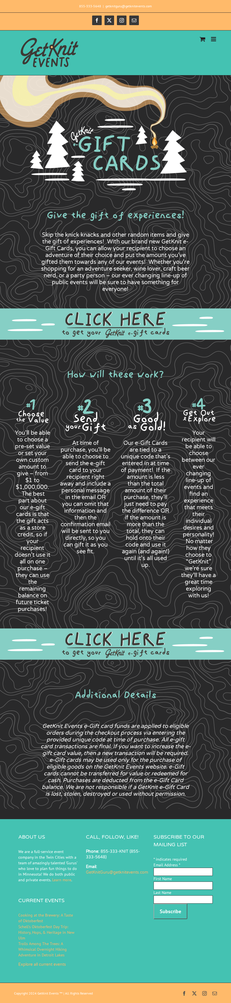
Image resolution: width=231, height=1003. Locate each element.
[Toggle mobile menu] (214, 39)
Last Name (162, 892)
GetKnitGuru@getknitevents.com (117, 872)
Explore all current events (42, 964)
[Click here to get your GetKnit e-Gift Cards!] (115, 305)
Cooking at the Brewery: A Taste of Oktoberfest (45, 918)
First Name (163, 878)
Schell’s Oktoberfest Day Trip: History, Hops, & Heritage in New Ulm (46, 932)
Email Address (167, 864)
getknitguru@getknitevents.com (128, 6)
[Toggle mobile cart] (202, 39)
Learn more (61, 879)
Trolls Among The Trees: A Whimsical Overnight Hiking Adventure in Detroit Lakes (42, 949)
